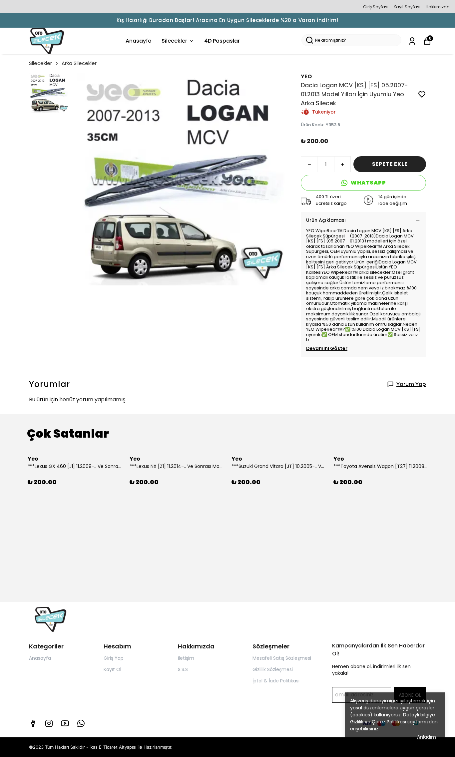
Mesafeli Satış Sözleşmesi (281, 658)
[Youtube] (65, 723)
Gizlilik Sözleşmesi (272, 669)
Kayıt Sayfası (407, 7)
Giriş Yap (114, 658)
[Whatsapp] (81, 723)
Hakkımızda (438, 7)
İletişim (186, 658)
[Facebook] (33, 723)
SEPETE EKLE (390, 164)
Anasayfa (139, 41)
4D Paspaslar (222, 41)
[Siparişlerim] (412, 41)
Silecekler (174, 41)
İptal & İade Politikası (275, 680)
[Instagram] (49, 723)
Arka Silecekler (79, 63)
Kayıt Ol (112, 669)
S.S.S (183, 669)
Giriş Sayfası (375, 7)
